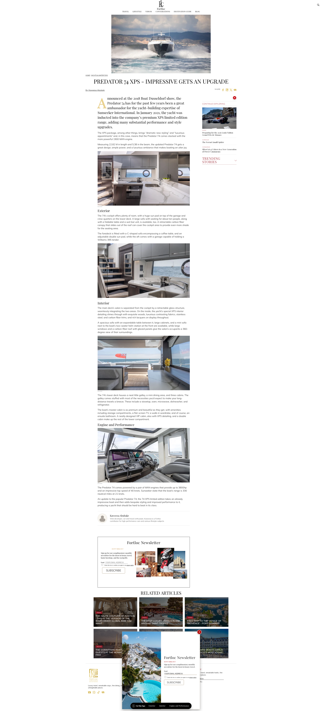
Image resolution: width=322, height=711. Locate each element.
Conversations (163, 11)
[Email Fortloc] (103, 693)
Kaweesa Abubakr (119, 515)
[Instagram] (94, 693)
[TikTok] (98, 693)
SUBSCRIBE (113, 570)
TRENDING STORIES (211, 160)
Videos (148, 11)
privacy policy (130, 565)
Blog (197, 11)
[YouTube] (89, 693)
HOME (88, 75)
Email (185, 679)
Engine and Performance (179, 706)
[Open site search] (318, 5)
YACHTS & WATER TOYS (99, 75)
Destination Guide (182, 11)
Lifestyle (137, 11)
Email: (103, 562)
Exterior (152, 706)
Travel (125, 11)
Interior (162, 706)
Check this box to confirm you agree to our (119, 565)
